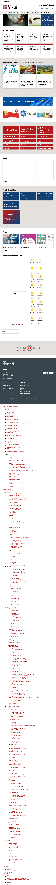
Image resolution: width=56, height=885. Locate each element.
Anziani (12, 625)
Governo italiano (6, 1)
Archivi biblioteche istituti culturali (18, 569)
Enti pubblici (9, 869)
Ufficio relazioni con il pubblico (13, 441)
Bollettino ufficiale (10, 130)
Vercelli (10, 390)
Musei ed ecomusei (15, 578)
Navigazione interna (13, 758)
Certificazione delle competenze (17, 726)
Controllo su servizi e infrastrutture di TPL (17, 766)
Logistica (13, 799)
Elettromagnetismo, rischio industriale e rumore (21, 523)
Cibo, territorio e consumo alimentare (16, 496)
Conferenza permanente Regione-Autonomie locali (19, 466)
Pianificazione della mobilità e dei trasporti (17, 761)
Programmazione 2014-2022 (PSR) (18, 678)
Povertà (12, 622)
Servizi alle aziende (13, 501)
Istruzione (11, 708)
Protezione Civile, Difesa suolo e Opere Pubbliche (17, 769)
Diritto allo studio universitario (17, 716)
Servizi (23, 12)
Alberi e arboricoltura (15, 536)
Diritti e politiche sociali (11, 607)
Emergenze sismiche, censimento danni (19, 776)
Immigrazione (14, 616)
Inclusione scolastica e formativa (17, 633)
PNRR (27, 12)
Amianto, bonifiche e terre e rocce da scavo (20, 520)
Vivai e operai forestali (15, 547)
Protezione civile (12, 793)
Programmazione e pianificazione (18, 795)
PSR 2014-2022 (12, 511)
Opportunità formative (15, 721)
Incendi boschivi (14, 798)
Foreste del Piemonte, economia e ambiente (20, 537)
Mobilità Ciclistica (12, 753)
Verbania (11, 388)
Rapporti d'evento (14, 772)
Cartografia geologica (15, 807)
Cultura (10, 568)
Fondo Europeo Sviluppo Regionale (16, 846)
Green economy (12, 549)
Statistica (11, 486)
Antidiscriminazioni (15, 614)
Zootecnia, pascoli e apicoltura (15, 508)
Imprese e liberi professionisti (13, 871)
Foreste (10, 534)
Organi (5, 408)
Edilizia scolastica (12, 744)
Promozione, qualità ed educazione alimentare (18, 498)
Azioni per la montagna (15, 553)
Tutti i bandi (5, 181)
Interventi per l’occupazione (16, 732)
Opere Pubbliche (12, 779)
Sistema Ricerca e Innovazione (15, 841)
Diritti (10, 609)
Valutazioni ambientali (15, 521)
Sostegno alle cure (12, 827)
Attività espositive (14, 576)
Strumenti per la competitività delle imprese (20, 734)
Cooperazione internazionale (15, 642)
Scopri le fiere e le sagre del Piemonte (46, 49)
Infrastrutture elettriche (16, 782)
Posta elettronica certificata (8, 400)
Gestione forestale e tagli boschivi (18, 539)
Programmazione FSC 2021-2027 (18, 693)
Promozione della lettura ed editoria (18, 581)
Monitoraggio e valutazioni (16, 655)
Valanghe (13, 811)
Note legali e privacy (18, 398)
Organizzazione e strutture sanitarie (16, 825)
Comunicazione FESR (15, 668)
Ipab (12, 627)
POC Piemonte (14, 692)
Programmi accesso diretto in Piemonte (19, 683)
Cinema (12, 584)
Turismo (10, 597)
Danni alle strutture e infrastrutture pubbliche (20, 774)
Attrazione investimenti (13, 847)
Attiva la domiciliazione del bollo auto (34, 50)
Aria (12, 518)
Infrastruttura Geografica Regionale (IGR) (9, 203)
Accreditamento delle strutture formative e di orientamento (23, 725)
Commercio (11, 853)
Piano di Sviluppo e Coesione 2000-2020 (19, 690)
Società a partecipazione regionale (14, 435)
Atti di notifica (7, 148)
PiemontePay (7, 194)
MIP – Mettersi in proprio (16, 735)
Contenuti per (7, 866)
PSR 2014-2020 (14, 544)
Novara (10, 385)
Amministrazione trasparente (27, 130)
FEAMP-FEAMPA (12, 512)
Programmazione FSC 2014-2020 (18, 694)
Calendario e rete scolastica (16, 710)
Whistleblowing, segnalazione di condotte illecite (10, 140)
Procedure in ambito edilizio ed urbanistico (20, 814)
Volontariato (13, 801)
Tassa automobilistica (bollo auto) (15, 859)
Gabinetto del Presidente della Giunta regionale (16, 421)
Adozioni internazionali (13, 636)
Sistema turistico (14, 600)
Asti (3, 387)
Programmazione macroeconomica (16, 477)
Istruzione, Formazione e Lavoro (13, 706)
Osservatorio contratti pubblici (13, 444)
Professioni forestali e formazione (18, 542)
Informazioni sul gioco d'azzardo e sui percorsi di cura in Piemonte (11, 113)
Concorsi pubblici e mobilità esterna (44, 140)
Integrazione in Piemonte (16, 700)
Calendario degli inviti (15, 664)
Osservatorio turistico (15, 604)
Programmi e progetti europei (15, 680)
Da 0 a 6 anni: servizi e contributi (17, 712)
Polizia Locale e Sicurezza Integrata (16, 460)
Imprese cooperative (13, 852)
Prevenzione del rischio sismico (15, 812)
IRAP (10, 860)
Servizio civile (11, 641)
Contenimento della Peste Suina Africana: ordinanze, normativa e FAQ (8, 38)
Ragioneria (11, 483)
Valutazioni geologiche (15, 808)
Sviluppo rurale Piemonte (14, 673)
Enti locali (11, 457)
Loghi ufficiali (33, 398)
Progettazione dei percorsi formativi (18, 728)
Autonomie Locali (10, 456)
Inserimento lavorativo (15, 635)
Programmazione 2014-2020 (17, 671)
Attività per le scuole (15, 715)
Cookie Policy (38, 880)
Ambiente (11, 515)
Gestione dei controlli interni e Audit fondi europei (17, 434)
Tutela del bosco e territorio (16, 546)
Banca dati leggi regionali (9, 136)
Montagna (11, 550)
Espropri (10, 461)
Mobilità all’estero (14, 724)
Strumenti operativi (13, 837)
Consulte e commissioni (11, 413)
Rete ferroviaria (12, 757)
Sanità (8, 823)
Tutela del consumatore (16, 617)
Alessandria (5, 385)
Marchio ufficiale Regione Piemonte (14, 450)
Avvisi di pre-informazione (16, 649)
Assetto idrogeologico (15, 788)
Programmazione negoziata (14, 479)
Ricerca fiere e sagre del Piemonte (26, 194)
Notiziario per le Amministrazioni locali (17, 464)
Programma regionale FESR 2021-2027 (19, 661)
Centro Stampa (12, 473)
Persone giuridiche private (14, 638)
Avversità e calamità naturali (14, 495)
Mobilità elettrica (12, 760)
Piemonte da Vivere (45, 12)
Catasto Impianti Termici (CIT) (45, 194)
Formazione (13, 802)
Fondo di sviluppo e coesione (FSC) (16, 686)
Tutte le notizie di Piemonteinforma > (10, 90)
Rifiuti (12, 524)
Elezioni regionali (12, 459)
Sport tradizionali (14, 591)
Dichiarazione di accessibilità (8, 398)
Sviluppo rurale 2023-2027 (14, 509)
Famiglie (12, 623)
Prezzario (13, 780)
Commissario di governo (14, 792)
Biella (4, 388)
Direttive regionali (14, 729)
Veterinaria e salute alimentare (15, 831)
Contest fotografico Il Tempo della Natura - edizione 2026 (47, 38)
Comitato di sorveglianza (16, 657)
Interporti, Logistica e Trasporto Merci (16, 763)
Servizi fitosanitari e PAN (14, 502)
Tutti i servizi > (22, 212)
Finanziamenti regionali (16, 783)
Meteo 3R (4, 331)
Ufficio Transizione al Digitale (12, 422)
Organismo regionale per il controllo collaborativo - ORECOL (19, 424)
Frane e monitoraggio (15, 809)
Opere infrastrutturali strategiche (15, 764)
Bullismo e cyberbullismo (16, 713)
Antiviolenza (13, 613)
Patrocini (8, 448)
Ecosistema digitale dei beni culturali (18, 572)
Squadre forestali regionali (16, 820)
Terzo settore (13, 626)
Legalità (10, 643)
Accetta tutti (52, 882)
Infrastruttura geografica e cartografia (18, 565)
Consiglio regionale (42, 136)
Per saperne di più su (34, 19)
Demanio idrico (12, 777)
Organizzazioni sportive (16, 588)
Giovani (12, 611)
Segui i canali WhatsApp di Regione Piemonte (21, 50)
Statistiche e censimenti (14, 504)
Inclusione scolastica (15, 718)
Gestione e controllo (15, 654)
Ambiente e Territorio (11, 514)
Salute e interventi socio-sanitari (17, 632)
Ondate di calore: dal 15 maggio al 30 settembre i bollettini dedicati (21, 38)
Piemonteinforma (10, 416)
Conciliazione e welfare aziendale (15, 742)
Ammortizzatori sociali (15, 738)
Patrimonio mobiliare (13, 472)
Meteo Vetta (13, 556)
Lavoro (10, 731)
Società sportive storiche (16, 590)
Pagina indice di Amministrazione (11, 406)
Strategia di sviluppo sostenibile (13, 491)
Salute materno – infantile (14, 834)
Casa (10, 639)
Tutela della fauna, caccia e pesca (15, 505)
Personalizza (45, 882)
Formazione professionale (14, 719)
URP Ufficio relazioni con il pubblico (43, 130)
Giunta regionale (10, 410)
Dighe (12, 791)
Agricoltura (9, 492)
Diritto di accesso (25, 145)
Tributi (8, 857)
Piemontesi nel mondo (15, 575)
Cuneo (4, 390)
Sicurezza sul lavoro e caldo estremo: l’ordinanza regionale (9, 50)
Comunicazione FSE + (15, 652)
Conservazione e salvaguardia (17, 528)
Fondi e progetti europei (11, 645)
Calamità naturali (12, 770)
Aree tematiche (7, 489)
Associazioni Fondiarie (15, 552)
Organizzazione (7, 418)
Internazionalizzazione (13, 855)
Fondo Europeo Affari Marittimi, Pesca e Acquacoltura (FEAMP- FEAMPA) (24, 697)
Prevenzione (11, 830)
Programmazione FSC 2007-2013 (18, 696)
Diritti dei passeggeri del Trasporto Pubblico (17, 754)
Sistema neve (14, 594)
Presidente (9, 409)
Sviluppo (8, 840)
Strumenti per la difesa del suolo (17, 786)
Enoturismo (13, 606)
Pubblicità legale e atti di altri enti (13, 447)
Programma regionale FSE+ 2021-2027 (19, 648)
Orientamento (12, 745)
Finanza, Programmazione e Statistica (14, 475)
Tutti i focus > (5, 250)
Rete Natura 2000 (14, 531)
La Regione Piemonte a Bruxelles (13, 425)
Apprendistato (14, 722)
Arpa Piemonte (20, 324)
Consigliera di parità (15, 741)
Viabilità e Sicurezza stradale (14, 756)
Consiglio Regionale (11, 412)
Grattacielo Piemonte (11, 429)
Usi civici (10, 463)
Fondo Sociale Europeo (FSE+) (15, 646)
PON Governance (12, 703)
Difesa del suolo (12, 785)
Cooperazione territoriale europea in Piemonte (20, 681)
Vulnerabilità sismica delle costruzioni (18, 815)
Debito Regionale (12, 476)
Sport (10, 585)
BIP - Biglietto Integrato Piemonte (16, 751)
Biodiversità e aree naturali (14, 527)
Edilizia (12, 563)
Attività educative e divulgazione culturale (19, 571)
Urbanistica (13, 562)
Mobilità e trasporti (10, 750)
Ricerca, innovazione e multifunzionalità (17, 499)
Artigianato (11, 850)
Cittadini (8, 868)
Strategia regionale (15, 587)
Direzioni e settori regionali (44, 145)
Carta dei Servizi (10, 453)
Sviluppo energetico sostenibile (15, 844)
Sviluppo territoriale (13, 843)
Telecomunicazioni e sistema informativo (19, 804)
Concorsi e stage (10, 432)
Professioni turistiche (15, 601)
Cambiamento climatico (13, 533)
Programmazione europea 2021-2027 (19, 101)
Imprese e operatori (15, 540)
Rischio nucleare (14, 526)
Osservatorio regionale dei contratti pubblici (27, 140)
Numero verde (23, 384)
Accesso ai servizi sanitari (14, 824)
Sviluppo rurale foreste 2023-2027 (18, 543)
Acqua (12, 517)
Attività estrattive (12, 849)
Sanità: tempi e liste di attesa (44, 148)
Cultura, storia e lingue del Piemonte (18, 574)
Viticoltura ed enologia (13, 507)
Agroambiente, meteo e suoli (15, 493)
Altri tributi (11, 865)
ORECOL (23, 148)
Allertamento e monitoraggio (17, 796)
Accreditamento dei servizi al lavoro (18, 740)
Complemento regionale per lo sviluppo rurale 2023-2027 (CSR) (24, 674)
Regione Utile (7, 437)
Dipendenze (11, 836)
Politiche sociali (12, 619)
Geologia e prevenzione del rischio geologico (18, 805)
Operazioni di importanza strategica (18, 651)
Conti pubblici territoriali (14, 485)
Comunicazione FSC (15, 689)
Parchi (12, 530)
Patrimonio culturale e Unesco (17, 579)
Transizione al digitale (13, 856)
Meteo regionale (5, 336)
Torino (10, 387)
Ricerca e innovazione (13, 839)
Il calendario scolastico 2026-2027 (33, 38)
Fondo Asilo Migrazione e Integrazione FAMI (18, 699)
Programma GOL (12, 747)
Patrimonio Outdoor (15, 558)
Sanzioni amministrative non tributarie (14, 445)
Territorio (10, 560)
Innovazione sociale (15, 620)
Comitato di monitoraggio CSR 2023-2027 (19, 675)
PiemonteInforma (35, 12)
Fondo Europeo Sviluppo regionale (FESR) (17, 659)
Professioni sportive (15, 595)
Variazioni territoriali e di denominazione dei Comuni (19, 467)
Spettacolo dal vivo (15, 582)
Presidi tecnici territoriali (14, 818)
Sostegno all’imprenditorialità (17, 737)
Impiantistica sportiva (15, 592)
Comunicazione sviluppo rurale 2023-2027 (20, 677)
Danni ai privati (14, 773)
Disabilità (11, 629)
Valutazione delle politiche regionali (16, 482)
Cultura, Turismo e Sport (11, 566)
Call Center (9, 443)
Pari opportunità (14, 610)
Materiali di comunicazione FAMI (17, 702)
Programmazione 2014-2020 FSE (18, 658)
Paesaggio (11, 559)
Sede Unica (6, 145)
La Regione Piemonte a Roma (13, 428)
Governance (13, 687)
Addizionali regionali (13, 862)
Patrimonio (9, 469)
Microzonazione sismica (16, 817)
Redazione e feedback (42, 398)
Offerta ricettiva (14, 603)
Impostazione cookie (25, 393)
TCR (9, 863)
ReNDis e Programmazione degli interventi (19, 789)
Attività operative (14, 821)
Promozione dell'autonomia (16, 630)
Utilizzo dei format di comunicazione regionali (16, 451)
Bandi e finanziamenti (11, 440)
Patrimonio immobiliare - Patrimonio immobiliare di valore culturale (23, 470)
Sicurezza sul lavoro (13, 833)
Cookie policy (26, 398)
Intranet (17, 400)
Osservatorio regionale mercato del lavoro (17, 748)
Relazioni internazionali (11, 427)
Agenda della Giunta (11, 415)
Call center (23, 136)
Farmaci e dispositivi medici (14, 828)
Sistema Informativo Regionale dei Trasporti (18, 767)
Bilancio (10, 480)
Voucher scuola (14, 709)
